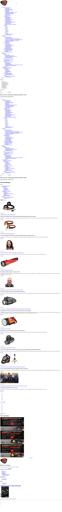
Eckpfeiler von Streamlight (9, 130)
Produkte (3, 99)
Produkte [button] (3, 6)
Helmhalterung (7, 11)
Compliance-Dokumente (5, 475)
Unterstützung (4, 146)
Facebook (2, 469)
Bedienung (5, 54)
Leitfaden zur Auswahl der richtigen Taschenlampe (12, 40)
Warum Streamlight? (8, 37)
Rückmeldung (5, 188)
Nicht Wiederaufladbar (8, 111)
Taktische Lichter (7, 20)
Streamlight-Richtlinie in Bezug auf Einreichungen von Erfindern (14, 64)
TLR (6, 25)
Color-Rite (7, 33)
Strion (6, 32)
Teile (4, 58)
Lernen (5, 36)
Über (2, 470)
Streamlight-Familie (6, 68)
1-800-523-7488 (4, 478)
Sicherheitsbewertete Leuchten (9, 105)
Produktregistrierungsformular (9, 150)
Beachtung (6, 66)
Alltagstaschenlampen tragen (9, 19)
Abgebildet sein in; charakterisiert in (10, 168)
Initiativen (5, 75)
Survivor (6, 30)
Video (3, 52)
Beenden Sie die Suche (10, 96)
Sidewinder (7, 31)
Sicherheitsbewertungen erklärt (9, 45)
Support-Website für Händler (9, 153)
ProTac (6, 26)
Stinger (6, 27)
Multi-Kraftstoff (7, 18)
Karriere (3, 77)
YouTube (4, 469)
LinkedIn (7, 469)
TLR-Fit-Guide (7, 43)
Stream (6, 29)
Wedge (6, 28)
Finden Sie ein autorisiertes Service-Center (11, 56)
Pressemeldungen (7, 167)
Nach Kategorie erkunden (7, 7)
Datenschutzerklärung (8, 62)
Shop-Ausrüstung (7, 163)
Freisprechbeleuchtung (8, 21)
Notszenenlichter (7, 14)
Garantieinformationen (8, 57)
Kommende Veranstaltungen (9, 74)
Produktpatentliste (7, 63)
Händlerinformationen (7, 60)
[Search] (0, 90)
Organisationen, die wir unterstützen (10, 76)
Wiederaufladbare (7, 16)
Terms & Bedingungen (8, 156)
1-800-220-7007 (4, 483)
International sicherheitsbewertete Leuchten (11, 12)
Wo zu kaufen (2, 89)
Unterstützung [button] (4, 53)
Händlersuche (4, 473)
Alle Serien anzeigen (8, 127)
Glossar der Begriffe (8, 47)
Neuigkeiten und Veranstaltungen (6, 191)
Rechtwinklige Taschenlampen (9, 13)
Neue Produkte (7, 8)
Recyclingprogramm (8, 172)
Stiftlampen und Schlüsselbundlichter (10, 114)
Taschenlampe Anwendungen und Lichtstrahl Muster (12, 38)
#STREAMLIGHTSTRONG (8, 67)
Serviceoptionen (7, 147)
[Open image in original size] (14, 5)
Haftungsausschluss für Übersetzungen (10, 65)
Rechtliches (5, 61)
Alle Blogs (6, 166)
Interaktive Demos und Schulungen (8, 141)
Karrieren (6, 72)
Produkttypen (5, 108)
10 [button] (2, 399)
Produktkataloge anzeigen (8, 144)
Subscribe (10, 468)
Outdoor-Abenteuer (8, 23)
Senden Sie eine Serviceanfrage (9, 55)
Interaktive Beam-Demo (8, 49)
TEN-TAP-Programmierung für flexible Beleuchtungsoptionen (14, 39)
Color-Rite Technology (8, 44)
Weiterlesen (1, 219)
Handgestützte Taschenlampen (9, 102)
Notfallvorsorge (7, 134)
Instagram (9, 469)
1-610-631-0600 (4, 479)
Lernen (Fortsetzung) (6, 42)
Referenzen (5, 194)
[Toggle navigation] (0, 98)
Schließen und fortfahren (4, 96)
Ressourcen (3, 128)
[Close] (0, 180)
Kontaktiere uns (4, 471)
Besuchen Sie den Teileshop (9, 59)
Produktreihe (5, 117)
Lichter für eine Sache (8, 22)
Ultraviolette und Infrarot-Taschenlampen (10, 24)
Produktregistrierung (8, 71)
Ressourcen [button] (3, 35)
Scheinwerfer (7, 10)
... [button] (2, 400)
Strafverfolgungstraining (8, 50)
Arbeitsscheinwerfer (8, 15)
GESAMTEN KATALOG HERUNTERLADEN (10, 485)
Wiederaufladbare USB (8, 17)
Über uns (6, 69)
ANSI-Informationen (8, 46)
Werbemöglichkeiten (8, 169)
